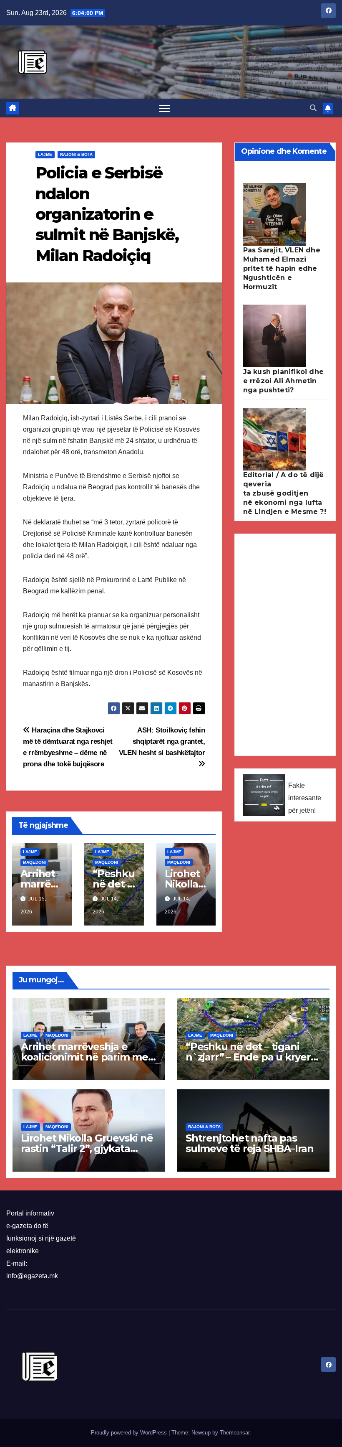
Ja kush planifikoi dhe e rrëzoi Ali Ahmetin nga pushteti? (283, 381)
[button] (313, 108)
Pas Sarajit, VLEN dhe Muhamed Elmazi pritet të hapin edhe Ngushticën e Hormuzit (281, 268)
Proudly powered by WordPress (129, 1432)
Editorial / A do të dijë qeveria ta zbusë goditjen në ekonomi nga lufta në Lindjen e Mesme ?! (284, 493)
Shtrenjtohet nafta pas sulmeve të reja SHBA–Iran (250, 1143)
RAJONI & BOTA (76, 154)
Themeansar (234, 1432)
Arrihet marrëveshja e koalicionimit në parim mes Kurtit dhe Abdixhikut (87, 1056)
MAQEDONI (34, 862)
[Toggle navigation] (164, 108)
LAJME (45, 154)
